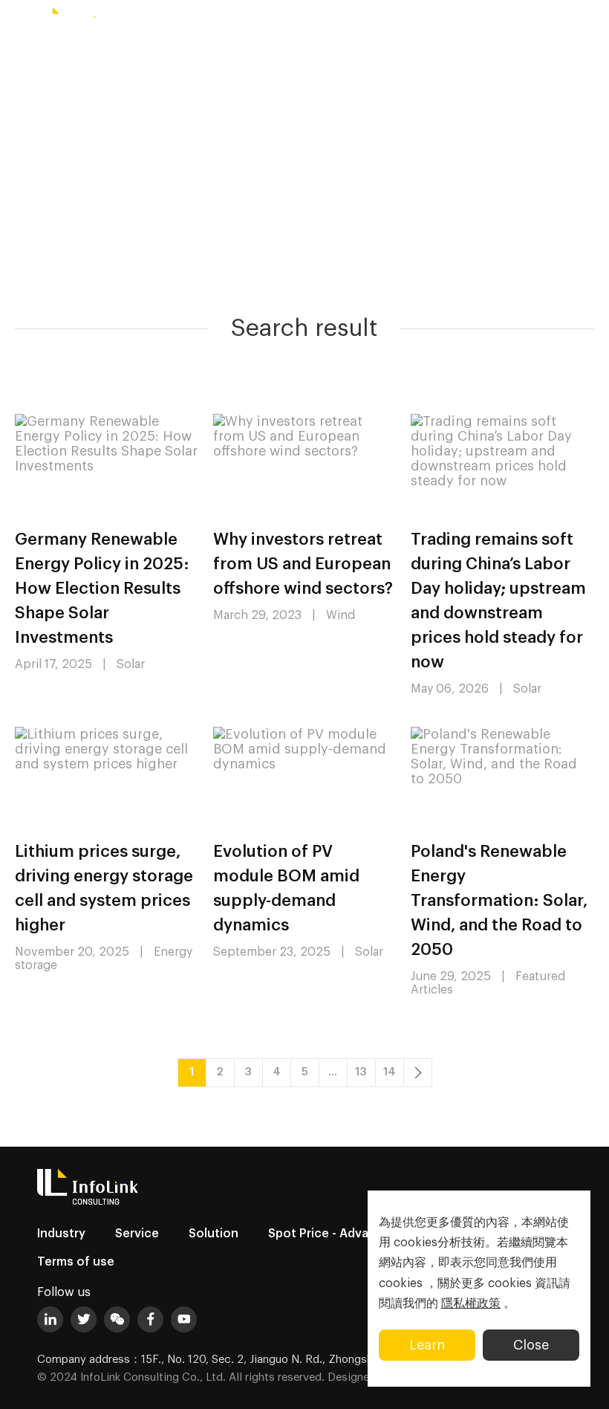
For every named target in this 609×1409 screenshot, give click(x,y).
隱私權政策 (471, 1303)
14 (389, 1072)
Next (417, 1072)
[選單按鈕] (18, 20)
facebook (150, 1319)
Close (531, 1345)
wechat (117, 1319)
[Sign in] (590, 20)
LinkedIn (50, 1319)
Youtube (184, 1319)
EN (438, 20)
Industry (61, 1234)
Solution (213, 1234)
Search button (478, 20)
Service (137, 1234)
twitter (84, 1319)
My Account (533, 20)
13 (361, 1072)
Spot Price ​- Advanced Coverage (363, 1234)
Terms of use (75, 1262)
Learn (427, 1345)
